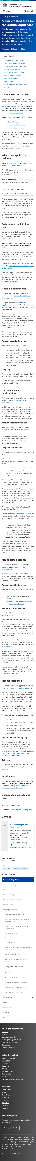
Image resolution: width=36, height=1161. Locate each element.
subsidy (29, 602)
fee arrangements (8, 106)
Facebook (5, 1097)
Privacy (4, 1069)
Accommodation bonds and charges (16, 982)
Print (15, 49)
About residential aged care (12, 885)
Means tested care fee (12, 75)
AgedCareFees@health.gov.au (21, 847)
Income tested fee (11, 78)
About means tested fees (13, 60)
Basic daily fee (9, 938)
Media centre (6, 1090)
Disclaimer (5, 1066)
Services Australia (18, 108)
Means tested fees (10, 943)
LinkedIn (5, 1100)
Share (23, 49)
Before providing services (11, 895)
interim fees (22, 786)
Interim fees (8, 81)
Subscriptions (7, 1076)
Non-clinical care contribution (15, 72)
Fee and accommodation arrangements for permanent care (18, 920)
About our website (8, 1058)
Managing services (9, 997)
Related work (7, 1007)
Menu (7, 11)
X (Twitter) (5, 1103)
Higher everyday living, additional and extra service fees (18, 948)
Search (30, 11)
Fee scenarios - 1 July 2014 (13, 992)
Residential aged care (20, 868)
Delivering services (9, 905)
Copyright (5, 1063)
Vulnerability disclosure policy (13, 1079)
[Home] (18, 4)
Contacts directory (8, 1048)
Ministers (5, 1034)
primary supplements (16, 604)
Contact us (6, 1045)
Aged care (6, 868)
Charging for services (11, 17)
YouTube (5, 1105)
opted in (18, 541)
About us (5, 1032)
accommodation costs (17, 125)
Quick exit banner (8, 1071)
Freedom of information (10, 1042)
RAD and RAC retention (12, 977)
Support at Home (24, 514)
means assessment (16, 113)
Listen (7, 49)
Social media (6, 1074)
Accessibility (6, 1061)
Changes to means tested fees (15, 84)
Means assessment (11, 933)
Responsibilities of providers (12, 900)
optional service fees (16, 128)
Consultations (7, 1095)
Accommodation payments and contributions (14, 967)
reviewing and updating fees (21, 810)
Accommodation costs (12, 954)
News (5, 1002)
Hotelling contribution (12, 69)
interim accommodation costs (12, 788)
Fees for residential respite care (14, 914)
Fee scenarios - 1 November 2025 (15, 987)
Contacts (6, 1017)
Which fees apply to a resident (15, 63)
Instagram (5, 1108)
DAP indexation (9, 973)
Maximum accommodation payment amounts (16, 960)
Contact (7, 87)
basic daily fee (13, 122)
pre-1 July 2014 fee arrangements (19, 688)
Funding (5, 890)
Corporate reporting (9, 1037)
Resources (6, 1012)
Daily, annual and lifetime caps (15, 66)
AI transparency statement (11, 1040)
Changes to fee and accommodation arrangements (16, 927)
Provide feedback (10, 1128)
